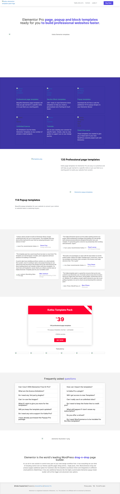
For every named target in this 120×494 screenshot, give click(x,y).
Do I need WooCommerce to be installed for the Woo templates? (82, 420)
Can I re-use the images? (28, 399)
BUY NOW (60, 340)
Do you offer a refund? (75, 415)
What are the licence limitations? (31, 391)
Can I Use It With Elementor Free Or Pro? (34, 387)
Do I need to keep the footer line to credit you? (81, 404)
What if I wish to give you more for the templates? (33, 404)
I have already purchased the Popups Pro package (34, 418)
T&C (94, 486)
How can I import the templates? (79, 387)
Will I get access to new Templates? (81, 395)
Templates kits (78, 3)
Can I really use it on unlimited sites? (81, 399)
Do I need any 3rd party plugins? (31, 395)
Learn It (94, 3)
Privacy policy (88, 486)
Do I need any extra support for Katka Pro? (35, 414)
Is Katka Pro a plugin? (75, 391)
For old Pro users (100, 486)
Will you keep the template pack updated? (35, 409)
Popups (87, 3)
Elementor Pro (48, 486)
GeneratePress (39, 486)
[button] (37, 387)
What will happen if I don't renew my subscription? (79, 410)
